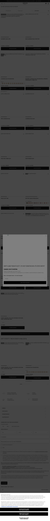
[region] (25, 507)
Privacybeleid (15, 506)
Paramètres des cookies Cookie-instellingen (24, 518)
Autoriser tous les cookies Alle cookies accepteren (24, 509)
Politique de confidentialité (6, 506)
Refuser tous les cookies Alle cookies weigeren (24, 514)
